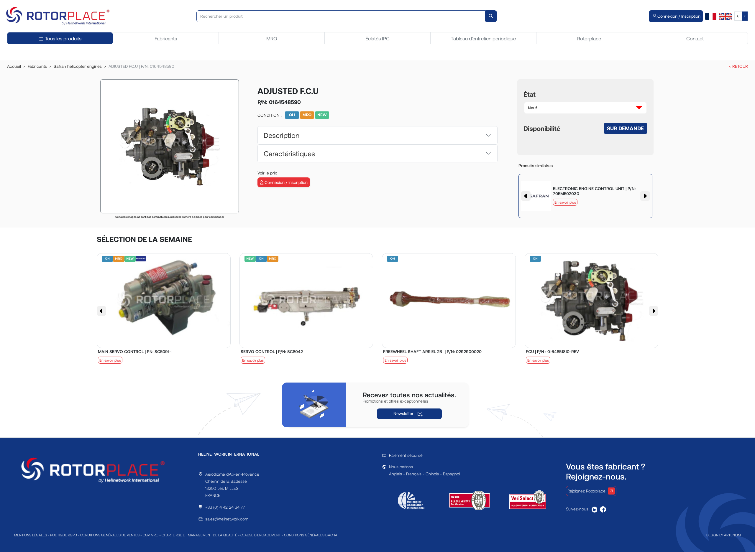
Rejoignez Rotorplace (586, 490)
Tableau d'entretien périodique (483, 38)
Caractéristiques (289, 153)
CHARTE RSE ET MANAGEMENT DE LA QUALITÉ (199, 535)
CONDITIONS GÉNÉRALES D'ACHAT (311, 535)
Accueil (14, 66)
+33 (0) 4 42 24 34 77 (225, 507)
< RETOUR (738, 66)
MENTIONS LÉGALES (30, 535)
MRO (271, 38)
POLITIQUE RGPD (63, 535)
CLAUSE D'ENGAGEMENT (260, 535)
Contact (695, 38)
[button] (585, 107)
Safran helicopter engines (78, 66)
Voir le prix (267, 172)
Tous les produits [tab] (63, 38)
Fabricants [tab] (166, 38)
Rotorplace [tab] (589, 38)
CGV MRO (150, 535)
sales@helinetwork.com (226, 518)
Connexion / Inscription (285, 182)
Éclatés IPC (377, 38)
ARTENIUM (732, 535)
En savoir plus (565, 202)
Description (281, 135)
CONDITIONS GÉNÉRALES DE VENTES (109, 535)
